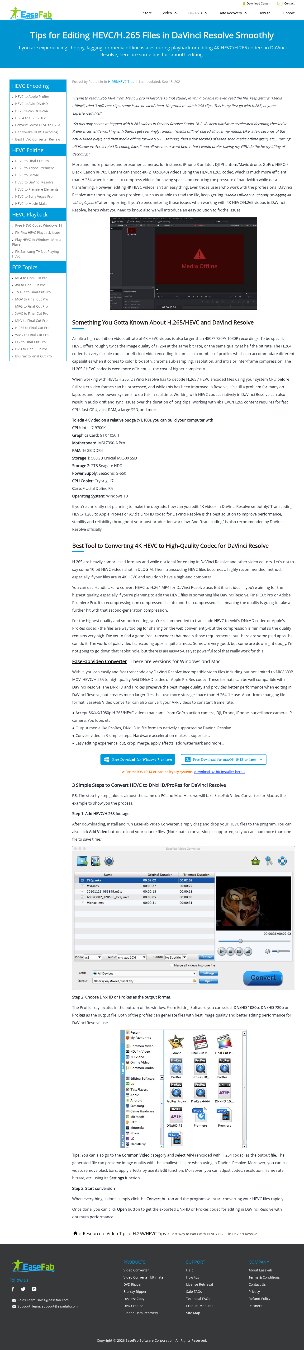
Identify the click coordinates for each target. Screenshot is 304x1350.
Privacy (254, 1291)
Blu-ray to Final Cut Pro (33, 356)
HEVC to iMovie (27, 175)
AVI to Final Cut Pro (30, 285)
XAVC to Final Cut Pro (31, 313)
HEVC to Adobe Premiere (34, 168)
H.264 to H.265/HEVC (31, 118)
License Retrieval (199, 1284)
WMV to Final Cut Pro (31, 335)
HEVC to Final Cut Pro (32, 161)
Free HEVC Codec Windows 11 (38, 225)
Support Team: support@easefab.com (47, 1306)
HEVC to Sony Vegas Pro (33, 196)
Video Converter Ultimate (143, 1277)
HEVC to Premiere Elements (37, 189)
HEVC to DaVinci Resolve (34, 182)
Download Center (258, 3)
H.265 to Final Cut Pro (32, 327)
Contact (289, 3)
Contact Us (257, 1284)
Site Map (193, 1313)
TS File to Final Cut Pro (33, 292)
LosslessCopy (134, 1298)
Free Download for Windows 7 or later (142, 759)
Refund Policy (259, 1298)
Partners (255, 1305)
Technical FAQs (198, 1298)
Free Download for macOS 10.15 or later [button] (224, 759)
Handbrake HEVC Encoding (36, 132)
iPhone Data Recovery (141, 1313)
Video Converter (136, 1270)
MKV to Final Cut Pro (31, 320)
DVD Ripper (133, 1284)
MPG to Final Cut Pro (31, 306)
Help (190, 1270)
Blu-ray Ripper (135, 1291)
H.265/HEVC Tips (149, 1233)
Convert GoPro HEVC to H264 (37, 125)
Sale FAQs (194, 1291)
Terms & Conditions (264, 1277)
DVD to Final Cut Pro (31, 349)
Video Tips (117, 1233)
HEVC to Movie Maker (32, 203)
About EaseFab (260, 1270)
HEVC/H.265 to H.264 (31, 110)
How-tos (192, 1277)
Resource (92, 1233)
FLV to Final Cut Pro (30, 342)
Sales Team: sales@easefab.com (43, 1300)
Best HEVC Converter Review (37, 139)
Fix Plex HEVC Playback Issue (37, 232)
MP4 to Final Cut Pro (31, 278)
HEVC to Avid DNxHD (31, 103)
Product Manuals (199, 1305)
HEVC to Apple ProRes (32, 96)
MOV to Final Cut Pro (31, 299)
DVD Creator (133, 1305)
